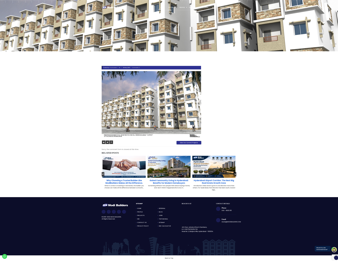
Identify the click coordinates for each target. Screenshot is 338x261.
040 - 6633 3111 (227, 210)
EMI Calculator (165, 226)
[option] (124, 173)
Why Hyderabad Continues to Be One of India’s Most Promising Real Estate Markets (214, 181)
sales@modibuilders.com (231, 222)
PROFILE (182, 7)
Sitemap (162, 222)
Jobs (160, 215)
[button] (103, 174)
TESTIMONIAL (193, 7)
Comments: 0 (136, 67)
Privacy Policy (143, 226)
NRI (138, 219)
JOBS (221, 7)
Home (162, 7)
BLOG (214, 7)
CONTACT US (231, 7)
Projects (140, 215)
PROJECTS (172, 7)
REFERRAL (205, 7)
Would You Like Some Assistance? (322, 248)
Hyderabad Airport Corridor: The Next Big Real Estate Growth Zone (169, 181)
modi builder (113, 67)
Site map (139, 204)
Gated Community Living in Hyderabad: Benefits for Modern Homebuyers (124, 181)
